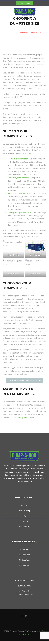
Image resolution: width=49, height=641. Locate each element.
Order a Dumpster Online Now (24, 380)
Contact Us (24, 521)
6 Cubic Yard (25, 549)
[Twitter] (26, 616)
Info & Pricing (24, 510)
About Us (24, 505)
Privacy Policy (24, 526)
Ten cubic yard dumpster (18, 177)
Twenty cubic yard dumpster (20, 212)
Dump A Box (23, 417)
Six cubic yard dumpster (18, 158)
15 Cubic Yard (24, 560)
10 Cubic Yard (24, 554)
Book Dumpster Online (24, 580)
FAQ (24, 516)
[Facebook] (23, 616)
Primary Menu (44, 12)
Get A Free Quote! (24, 3)
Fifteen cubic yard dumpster (19, 193)
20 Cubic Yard (24, 565)
